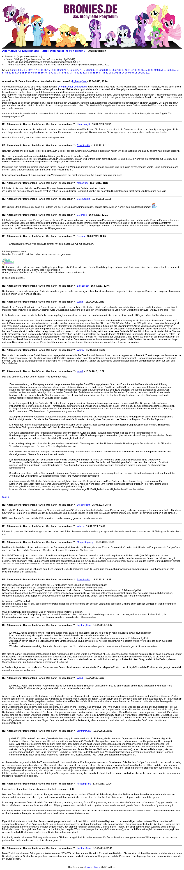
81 (81, 72)
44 (139, 70)
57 (3, 72)
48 (152, 70)
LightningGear (79, 81)
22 (68, 70)
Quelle (5, 497)
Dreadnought (83, 124)
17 (51, 70)
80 (78, 72)
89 (107, 72)
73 (55, 72)
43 (136, 70)
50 (158, 70)
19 (58, 70)
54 (171, 70)
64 (26, 72)
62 (19, 72)
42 (132, 70)
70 (45, 72)
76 (65, 72)
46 (145, 70)
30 (94, 70)
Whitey (80, 350)
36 (113, 70)
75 (61, 72)
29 (90, 70)
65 (29, 72)
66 (32, 72)
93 (120, 72)
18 (55, 70)
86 (97, 72)
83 (87, 72)
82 (84, 72)
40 (126, 70)
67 (35, 72)
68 (39, 72)
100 (143, 72)
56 (178, 70)
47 (149, 70)
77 (68, 72)
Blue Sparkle (83, 145)
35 (110, 70)
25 (77, 70)
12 (35, 70)
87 (100, 72)
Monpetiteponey (85, 542)
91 (113, 72)
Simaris (81, 236)
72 (52, 72)
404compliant (84, 783)
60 (13, 72)
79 (74, 72)
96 (129, 72)
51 (161, 70)
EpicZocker (83, 285)
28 (87, 70)
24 (74, 70)
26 (81, 70)
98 (136, 72)
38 (119, 70)
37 (116, 70)
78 (71, 72)
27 (84, 70)
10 (29, 70)
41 (129, 70)
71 (48, 72)
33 (103, 70)
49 (155, 70)
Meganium (82, 183)
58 (6, 72)
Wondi (80, 301)
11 (32, 70)
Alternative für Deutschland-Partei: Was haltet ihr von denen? (43, 50)
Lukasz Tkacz (92, 867)
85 (94, 72)
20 (61, 70)
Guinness (82, 214)
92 (116, 72)
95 (126, 72)
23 (71, 70)
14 (42, 70)
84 (90, 72)
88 (103, 72)
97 (133, 72)
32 (100, 70)
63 (23, 72)
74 (58, 72)
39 (123, 70)
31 (97, 70)
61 (16, 72)
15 (45, 70)
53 (168, 70)
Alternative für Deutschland (72, 86)
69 (42, 72)
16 (48, 70)
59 (10, 72)
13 (39, 70)
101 (148, 72)
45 (142, 70)
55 (174, 70)
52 (165, 70)
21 (64, 70)
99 (139, 72)
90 (110, 72)
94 (123, 72)
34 (106, 70)
